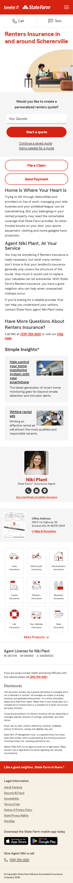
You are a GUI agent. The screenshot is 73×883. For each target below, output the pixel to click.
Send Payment (36, 179)
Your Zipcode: (18, 118)
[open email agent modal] (36, 491)
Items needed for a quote (36, 148)
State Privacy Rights (16, 815)
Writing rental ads (21, 414)
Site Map (9, 821)
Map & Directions (45, 531)
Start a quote (36, 132)
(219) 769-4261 (30, 334)
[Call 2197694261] (28, 490)
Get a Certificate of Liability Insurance (36, 497)
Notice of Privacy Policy (18, 810)
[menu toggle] (66, 7)
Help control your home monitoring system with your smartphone (19, 372)
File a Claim (36, 165)
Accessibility (11, 798)
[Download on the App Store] (16, 841)
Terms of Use (12, 804)
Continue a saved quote (35, 143)
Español (9, 7)
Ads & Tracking (13, 787)
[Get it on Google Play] (44, 841)
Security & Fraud (14, 793)
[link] (37, 7)
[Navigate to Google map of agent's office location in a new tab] (44, 490)
